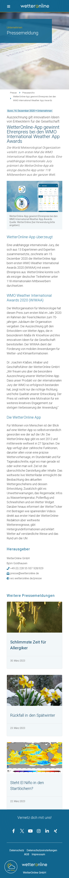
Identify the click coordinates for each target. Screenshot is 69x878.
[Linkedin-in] (47, 831)
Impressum (38, 854)
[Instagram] (38, 831)
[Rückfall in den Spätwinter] (34, 690)
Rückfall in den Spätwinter (32, 715)
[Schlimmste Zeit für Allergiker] (34, 617)
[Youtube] (30, 831)
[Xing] (55, 831)
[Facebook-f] (13, 831)
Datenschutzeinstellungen (42, 850)
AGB (26, 854)
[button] (8, 6)
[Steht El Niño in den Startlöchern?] (34, 757)
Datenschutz (16, 850)
